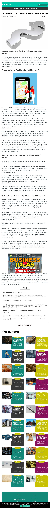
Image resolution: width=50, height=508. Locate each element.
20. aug (41, 337)
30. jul (17, 406)
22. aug (17, 337)
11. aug (17, 351)
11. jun (41, 475)
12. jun (17, 475)
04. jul (41, 420)
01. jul (41, 461)
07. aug (41, 365)
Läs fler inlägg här (25, 325)
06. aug (17, 378)
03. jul (41, 447)
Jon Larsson (13, 16)
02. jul (17, 461)
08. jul (17, 420)
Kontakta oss (34, 8)
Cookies (27, 8)
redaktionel (45, 16)
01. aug (41, 392)
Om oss (22, 8)
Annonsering (16, 8)
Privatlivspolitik (27, 506)
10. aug (41, 351)
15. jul (41, 406)
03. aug (17, 392)
